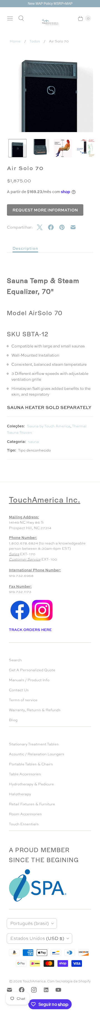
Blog (13, 720)
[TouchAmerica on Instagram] (37, 990)
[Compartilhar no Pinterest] (64, 227)
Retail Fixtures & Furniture (32, 804)
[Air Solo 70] (50, 89)
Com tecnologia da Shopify (69, 981)
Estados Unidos (37, 938)
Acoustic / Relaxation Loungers (36, 754)
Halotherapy (20, 794)
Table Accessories (25, 774)
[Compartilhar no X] (42, 227)
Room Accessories (25, 814)
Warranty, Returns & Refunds (35, 710)
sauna (33, 441)
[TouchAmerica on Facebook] (25, 990)
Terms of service (23, 700)
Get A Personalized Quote (32, 670)
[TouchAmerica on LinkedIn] (49, 990)
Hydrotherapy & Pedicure (31, 784)
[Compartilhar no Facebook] (53, 227)
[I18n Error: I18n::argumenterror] (17, 148)
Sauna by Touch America (48, 426)
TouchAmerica (34, 981)
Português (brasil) (29, 923)
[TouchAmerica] (50, 22)
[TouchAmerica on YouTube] (62, 990)
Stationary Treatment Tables (34, 744)
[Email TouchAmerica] (13, 990)
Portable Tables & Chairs (31, 764)
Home (15, 41)
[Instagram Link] (42, 620)
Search (15, 660)
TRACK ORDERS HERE (30, 629)
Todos (34, 41)
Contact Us (19, 690)
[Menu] (10, 18)
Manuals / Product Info (29, 680)
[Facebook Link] (20, 620)
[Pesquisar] (21, 18)
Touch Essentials (24, 824)
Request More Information (45, 210)
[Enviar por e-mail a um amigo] (75, 227)
